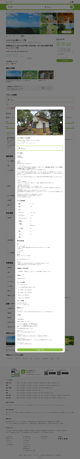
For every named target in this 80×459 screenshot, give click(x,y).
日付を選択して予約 (40, 349)
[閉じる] (16, 108)
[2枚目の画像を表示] (39, 133)
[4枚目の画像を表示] (43, 133)
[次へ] (61, 122)
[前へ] (19, 122)
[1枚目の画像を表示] (37, 133)
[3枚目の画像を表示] (41, 133)
